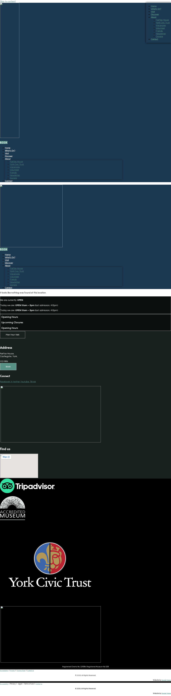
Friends (13, 172)
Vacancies (15, 167)
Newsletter (15, 175)
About (8, 159)
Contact (9, 181)
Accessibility (4, 670)
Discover (9, 156)
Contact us (30, 670)
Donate (13, 178)
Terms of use (21, 670)
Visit (7, 153)
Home (7, 148)
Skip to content (8, 1)
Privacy (12, 670)
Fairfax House (16, 161)
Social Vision (166, 680)
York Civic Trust (17, 164)
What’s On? (10, 150)
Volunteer (14, 170)
